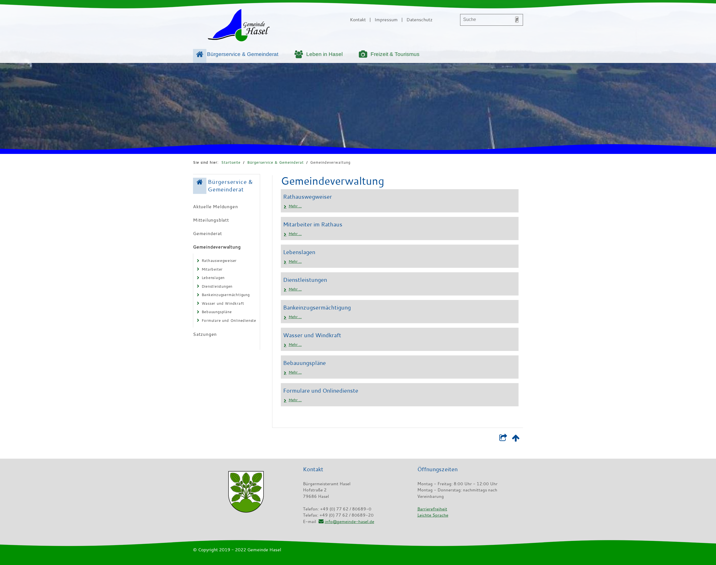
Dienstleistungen (217, 286)
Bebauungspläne (217, 311)
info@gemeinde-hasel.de (349, 521)
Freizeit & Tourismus (395, 54)
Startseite (231, 162)
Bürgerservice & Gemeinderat (242, 54)
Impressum (386, 20)
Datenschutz (419, 20)
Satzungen (205, 334)
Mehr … (295, 205)
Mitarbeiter (212, 269)
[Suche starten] (517, 20)
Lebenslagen (213, 277)
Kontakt (358, 20)
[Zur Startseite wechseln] (238, 26)
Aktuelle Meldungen (215, 206)
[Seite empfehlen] (503, 439)
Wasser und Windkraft (223, 303)
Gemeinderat (207, 233)
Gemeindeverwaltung (330, 162)
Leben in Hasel (324, 54)
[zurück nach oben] (515, 439)
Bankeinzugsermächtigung (226, 294)
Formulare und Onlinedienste (229, 320)
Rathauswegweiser (219, 260)
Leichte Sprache (432, 515)
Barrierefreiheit (432, 509)
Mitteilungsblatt (211, 220)
